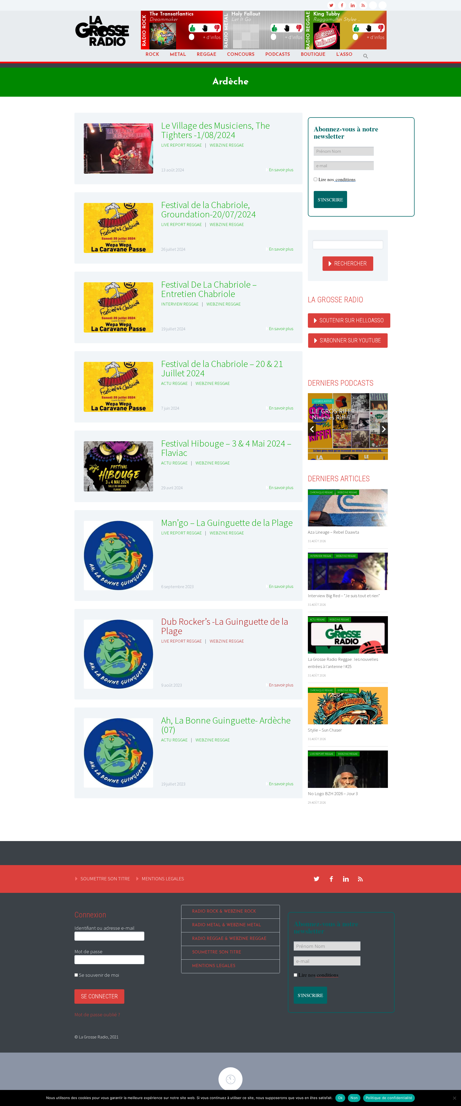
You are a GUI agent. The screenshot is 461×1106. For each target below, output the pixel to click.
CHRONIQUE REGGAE (321, 492)
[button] (366, 56)
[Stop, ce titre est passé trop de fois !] (204, 28)
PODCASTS (277, 54)
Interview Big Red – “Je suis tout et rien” (344, 596)
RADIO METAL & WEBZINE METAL (226, 925)
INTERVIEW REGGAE (179, 304)
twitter (331, 5)
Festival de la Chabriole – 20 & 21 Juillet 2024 (222, 368)
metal (226, 30)
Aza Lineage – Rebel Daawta (333, 532)
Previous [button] (312, 429)
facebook (342, 5)
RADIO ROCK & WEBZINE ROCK (224, 912)
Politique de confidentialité (389, 1098)
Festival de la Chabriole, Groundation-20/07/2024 (208, 209)
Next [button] (384, 429)
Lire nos (337, 179)
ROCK (152, 54)
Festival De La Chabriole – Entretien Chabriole (209, 289)
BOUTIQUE (313, 54)
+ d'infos (212, 37)
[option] (348, 426)
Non (354, 1098)
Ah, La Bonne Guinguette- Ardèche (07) (226, 725)
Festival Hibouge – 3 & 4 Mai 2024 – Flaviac (226, 448)
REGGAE (206, 54)
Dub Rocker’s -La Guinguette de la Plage (224, 626)
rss (363, 5)
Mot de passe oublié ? (97, 1014)
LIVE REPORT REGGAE (181, 145)
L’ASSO (344, 54)
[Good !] (192, 28)
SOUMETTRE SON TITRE (105, 878)
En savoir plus (281, 170)
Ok (340, 1098)
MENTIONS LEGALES (163, 878)
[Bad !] (217, 28)
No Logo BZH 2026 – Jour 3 (333, 793)
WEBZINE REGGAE (227, 145)
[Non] (454, 1098)
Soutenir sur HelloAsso (352, 320)
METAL (178, 54)
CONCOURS (241, 54)
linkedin (353, 5)
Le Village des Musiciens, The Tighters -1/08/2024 (215, 130)
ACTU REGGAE (174, 383)
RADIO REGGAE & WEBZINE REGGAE (229, 939)
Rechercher (350, 263)
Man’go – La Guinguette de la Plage (227, 523)
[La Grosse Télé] (373, 5)
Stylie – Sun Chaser (325, 730)
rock (144, 30)
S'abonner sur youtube (350, 340)
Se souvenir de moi (98, 975)
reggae (308, 30)
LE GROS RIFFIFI (323, 401)
